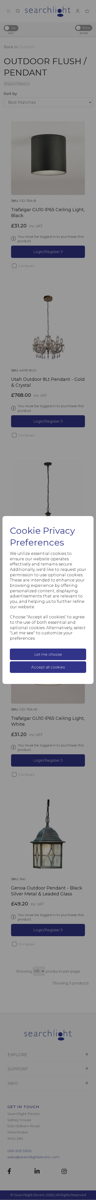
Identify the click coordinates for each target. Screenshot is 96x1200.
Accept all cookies (48, 667)
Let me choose (48, 654)
